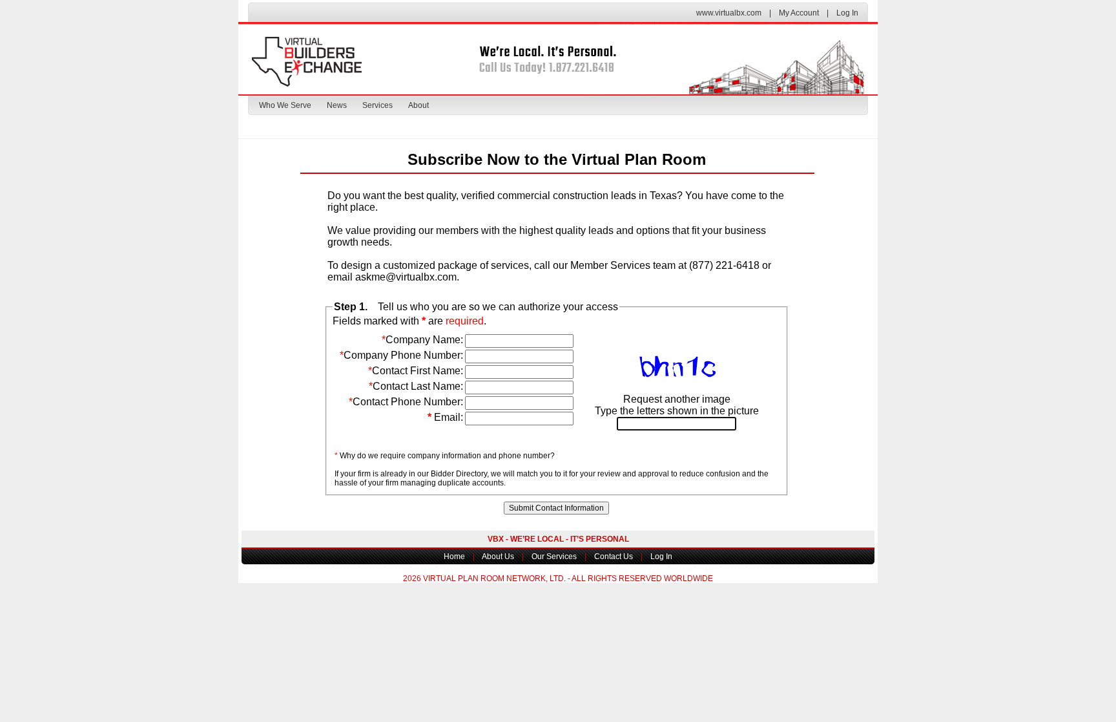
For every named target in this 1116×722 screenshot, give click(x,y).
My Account (799, 12)
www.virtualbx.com (728, 12)
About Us (498, 556)
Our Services (554, 556)
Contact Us (613, 556)
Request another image (676, 399)
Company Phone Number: (401, 355)
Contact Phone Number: (406, 401)
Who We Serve (285, 105)
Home (454, 556)
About (418, 105)
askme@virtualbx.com (406, 276)
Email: (445, 417)
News (337, 105)
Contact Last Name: (416, 386)
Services (377, 105)
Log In (847, 12)
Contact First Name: (415, 370)
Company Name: (422, 339)
